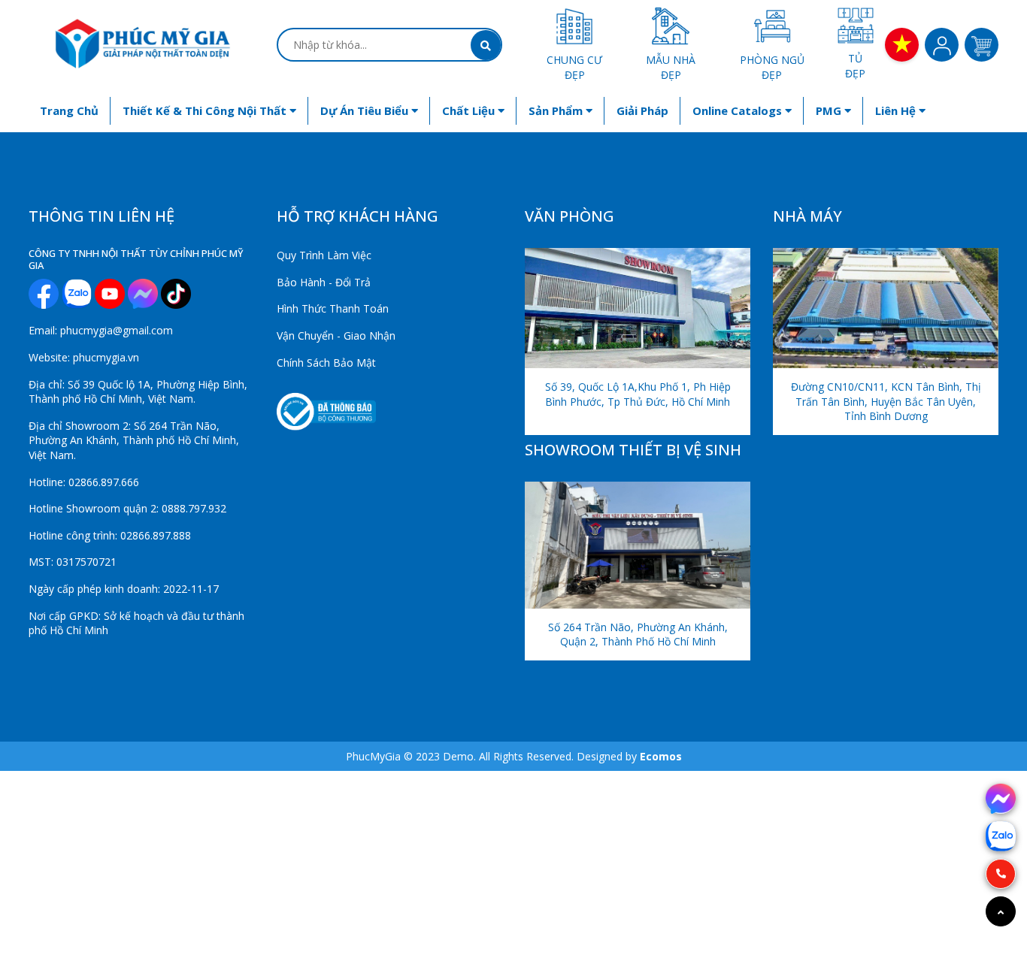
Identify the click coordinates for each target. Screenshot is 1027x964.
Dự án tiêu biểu (365, 110)
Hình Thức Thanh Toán (333, 308)
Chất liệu (470, 110)
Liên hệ (897, 110)
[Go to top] (1001, 911)
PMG (830, 110)
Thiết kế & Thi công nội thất (206, 110)
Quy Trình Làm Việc (324, 255)
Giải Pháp (642, 110)
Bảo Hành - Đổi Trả (324, 282)
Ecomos (661, 756)
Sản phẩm (557, 110)
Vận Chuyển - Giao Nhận (336, 335)
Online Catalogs (738, 110)
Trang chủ (69, 110)
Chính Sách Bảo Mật (326, 362)
